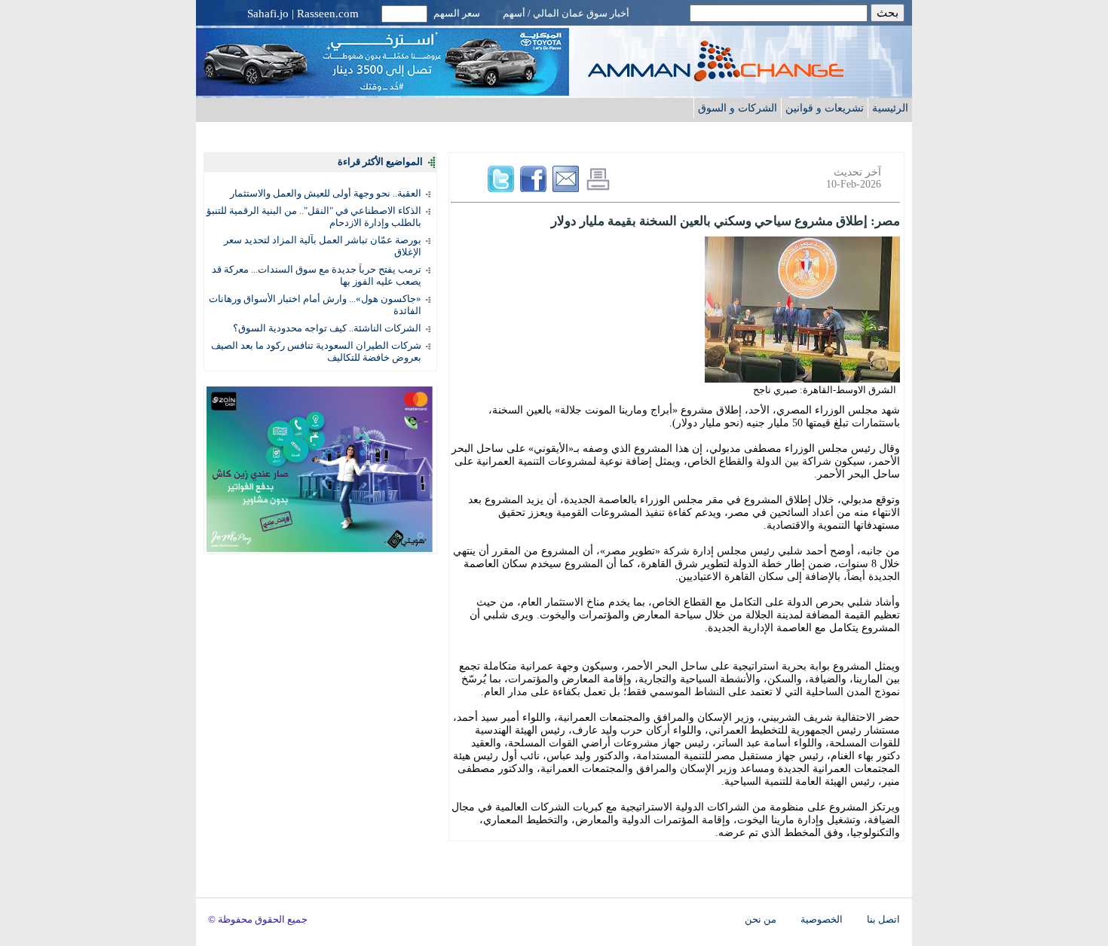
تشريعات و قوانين (824, 108)
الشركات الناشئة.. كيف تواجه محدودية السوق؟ (327, 328)
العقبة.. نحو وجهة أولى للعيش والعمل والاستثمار (325, 193)
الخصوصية (821, 919)
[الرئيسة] (746, 77)
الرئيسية (890, 108)
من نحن (760, 919)
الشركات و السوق (737, 108)
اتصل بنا (883, 919)
